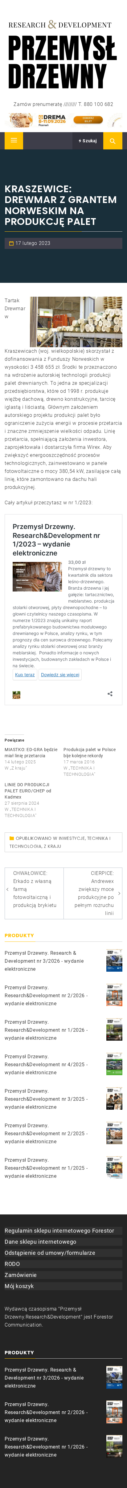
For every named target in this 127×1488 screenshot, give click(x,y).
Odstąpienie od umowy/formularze (50, 1253)
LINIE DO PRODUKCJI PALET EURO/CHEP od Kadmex (28, 790)
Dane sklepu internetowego (40, 1241)
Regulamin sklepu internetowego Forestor (59, 1230)
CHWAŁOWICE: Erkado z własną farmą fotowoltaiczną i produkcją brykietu (35, 889)
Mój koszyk (19, 1286)
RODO (12, 1264)
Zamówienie (21, 1275)
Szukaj (89, 140)
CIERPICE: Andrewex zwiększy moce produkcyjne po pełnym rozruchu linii (94, 893)
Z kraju (52, 846)
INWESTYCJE (72, 838)
